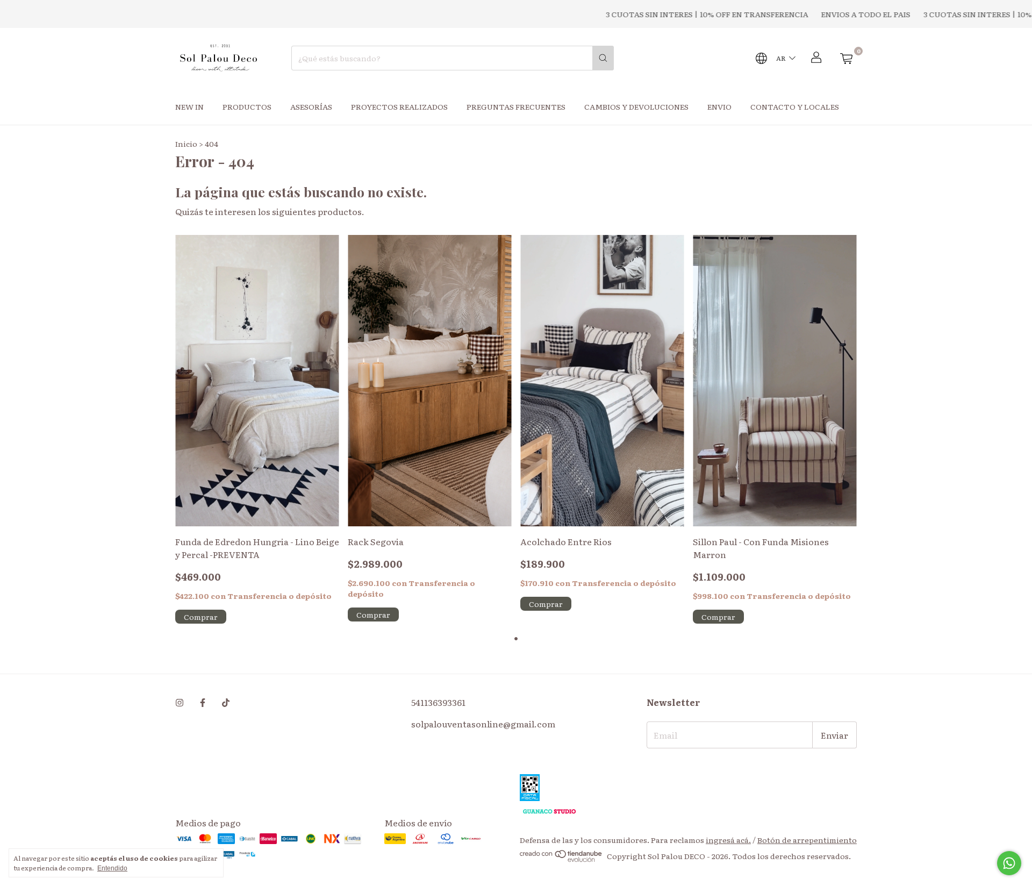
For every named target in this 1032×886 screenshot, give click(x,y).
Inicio (186, 143)
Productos (247, 106)
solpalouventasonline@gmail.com (483, 723)
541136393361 (438, 702)
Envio (719, 106)
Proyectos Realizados (399, 106)
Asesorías (311, 106)
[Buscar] (603, 58)
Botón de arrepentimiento (807, 839)
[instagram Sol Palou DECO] (179, 702)
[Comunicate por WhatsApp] (1009, 863)
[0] (846, 58)
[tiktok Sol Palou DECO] (225, 702)
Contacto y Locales (794, 106)
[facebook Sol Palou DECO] (202, 702)
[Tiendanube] (561, 859)
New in (189, 106)
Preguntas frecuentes (516, 106)
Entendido (112, 868)
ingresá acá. (728, 839)
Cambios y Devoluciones (636, 106)
